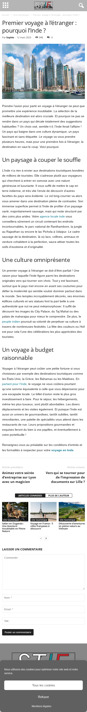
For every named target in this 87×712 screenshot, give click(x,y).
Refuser (43, 697)
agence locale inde (52, 216)
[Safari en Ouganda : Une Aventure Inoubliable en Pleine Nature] (15, 512)
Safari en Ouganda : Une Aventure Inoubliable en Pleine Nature (13, 527)
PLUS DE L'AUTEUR (58, 495)
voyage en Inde (62, 450)
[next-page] (46, 538)
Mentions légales (41, 706)
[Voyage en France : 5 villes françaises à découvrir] (43, 512)
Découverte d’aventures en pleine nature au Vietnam (72, 526)
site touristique (21, 14)
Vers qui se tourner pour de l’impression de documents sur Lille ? (65, 477)
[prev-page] (41, 538)
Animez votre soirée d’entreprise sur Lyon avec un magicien (19, 477)
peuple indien (11, 321)
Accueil (5, 14)
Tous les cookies (43, 685)
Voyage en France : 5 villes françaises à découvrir (41, 526)
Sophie (10, 37)
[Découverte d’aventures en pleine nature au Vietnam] (72, 512)
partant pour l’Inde (14, 384)
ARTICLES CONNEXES (30, 495)
